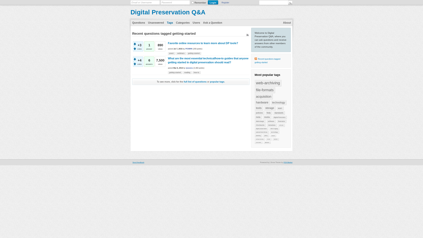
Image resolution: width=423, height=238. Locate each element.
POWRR (188, 49)
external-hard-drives (261, 132)
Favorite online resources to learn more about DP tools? (203, 43)
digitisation (267, 142)
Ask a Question (212, 22)
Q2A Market (288, 162)
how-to (196, 72)
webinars (181, 53)
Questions (138, 22)
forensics (281, 121)
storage (269, 108)
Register (225, 2)
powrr (171, 53)
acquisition (263, 96)
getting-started (194, 53)
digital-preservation (261, 128)
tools (259, 108)
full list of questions (195, 81)
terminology (274, 132)
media (267, 117)
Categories (183, 22)
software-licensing (259, 139)
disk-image (260, 121)
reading (187, 72)
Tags (170, 22)
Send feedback (138, 162)
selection (275, 139)
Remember (200, 2)
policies (259, 113)
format (268, 139)
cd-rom (281, 125)
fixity (269, 113)
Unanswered (156, 22)
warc (280, 108)
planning (258, 135)
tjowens (189, 68)
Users (196, 22)
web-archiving (268, 83)
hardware (262, 102)
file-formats (265, 90)
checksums (260, 125)
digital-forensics (279, 117)
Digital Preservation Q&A (168, 12)
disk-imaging (274, 128)
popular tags (217, 81)
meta (258, 117)
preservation (258, 142)
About (287, 22)
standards (278, 113)
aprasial (273, 135)
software (271, 121)
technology (278, 102)
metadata (271, 125)
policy (266, 135)
